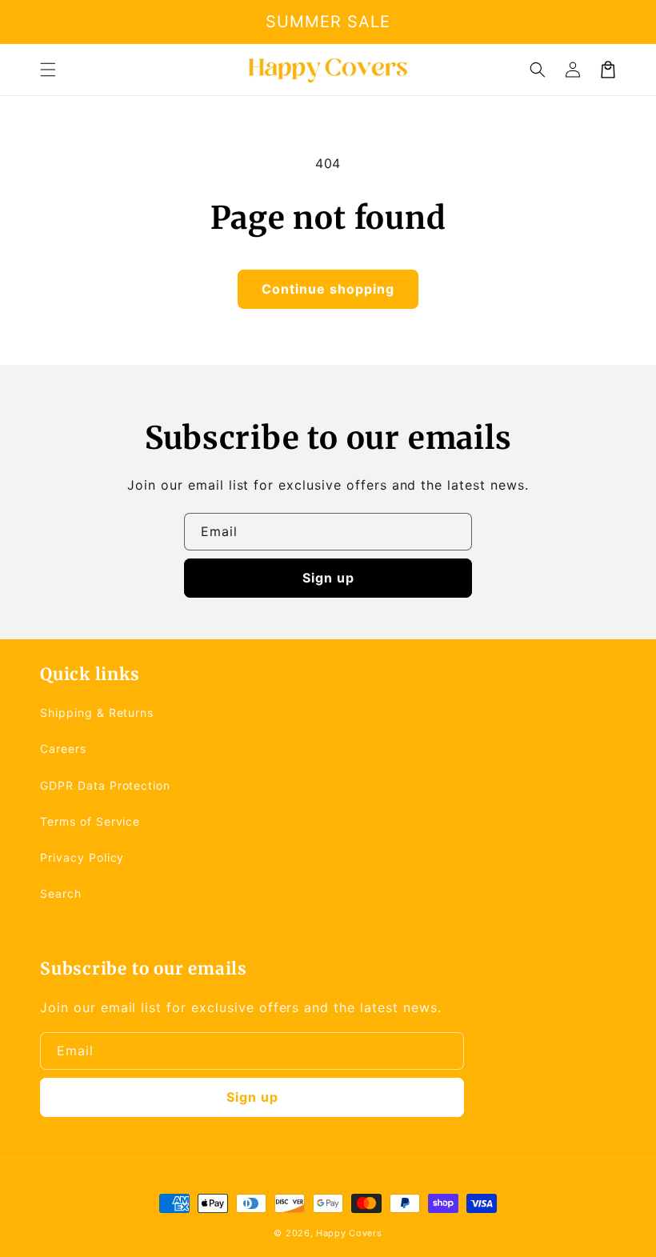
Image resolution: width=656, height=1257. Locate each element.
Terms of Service (90, 821)
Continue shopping (328, 289)
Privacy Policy (82, 857)
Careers (63, 748)
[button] (48, 69)
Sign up (328, 578)
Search (61, 893)
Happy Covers (349, 1233)
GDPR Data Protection (105, 785)
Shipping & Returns (97, 712)
